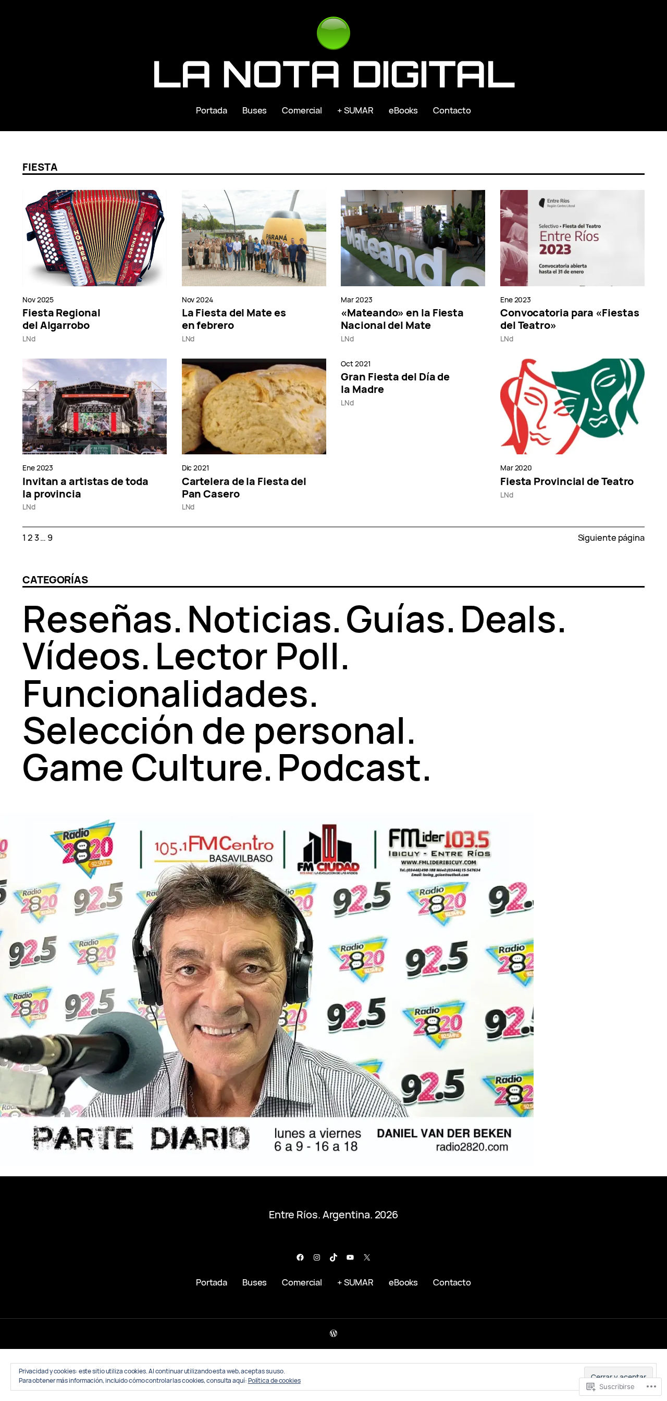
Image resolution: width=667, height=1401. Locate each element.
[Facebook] (300, 1257)
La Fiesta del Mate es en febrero (234, 319)
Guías (396, 618)
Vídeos (81, 655)
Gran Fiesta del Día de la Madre (395, 383)
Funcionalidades (165, 693)
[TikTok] (333, 1257)
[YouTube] (350, 1257)
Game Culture (142, 767)
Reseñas (97, 618)
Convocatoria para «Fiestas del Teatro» (569, 319)
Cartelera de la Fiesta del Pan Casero (244, 487)
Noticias (259, 618)
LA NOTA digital (333, 73)
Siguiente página (611, 537)
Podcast (349, 767)
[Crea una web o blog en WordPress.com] (333, 1334)
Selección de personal (214, 730)
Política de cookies (274, 1380)
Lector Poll (247, 655)
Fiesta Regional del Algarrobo (61, 319)
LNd (28, 338)
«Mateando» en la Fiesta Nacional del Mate (402, 319)
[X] (367, 1257)
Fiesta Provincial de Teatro (567, 481)
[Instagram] (317, 1257)
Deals (508, 618)
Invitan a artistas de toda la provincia (85, 487)
